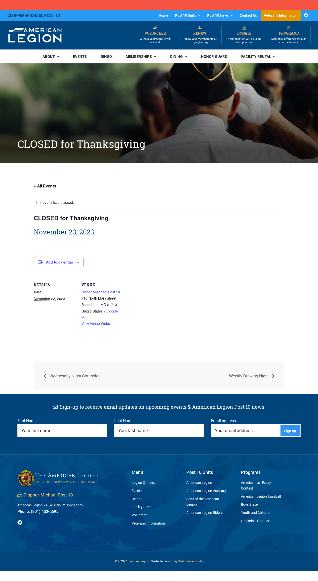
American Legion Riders (204, 512)
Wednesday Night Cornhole (73, 376)
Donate (244, 37)
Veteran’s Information (148, 523)
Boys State (249, 504)
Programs (288, 37)
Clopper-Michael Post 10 (100, 291)
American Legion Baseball (261, 496)
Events (137, 490)
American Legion (199, 482)
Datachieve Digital (190, 561)
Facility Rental (142, 506)
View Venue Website (97, 323)
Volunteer (155, 37)
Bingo (136, 498)
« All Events (45, 186)
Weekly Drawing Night (249, 376)
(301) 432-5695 (37, 511)
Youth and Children (255, 512)
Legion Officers (143, 482)
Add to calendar (59, 262)
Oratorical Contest (255, 520)
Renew (200, 37)
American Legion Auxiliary (206, 490)
